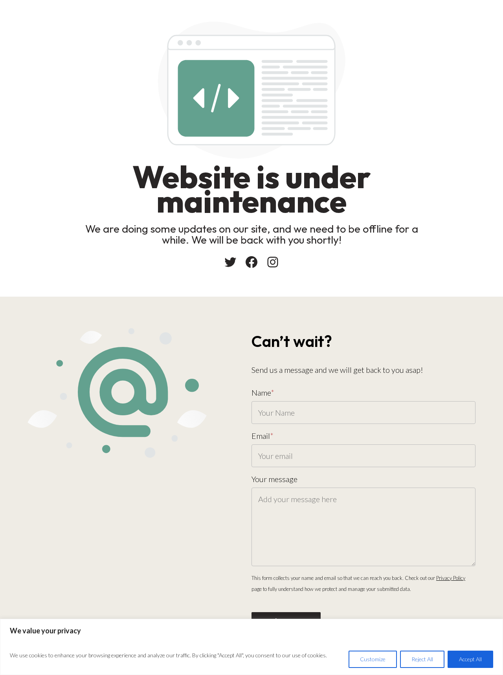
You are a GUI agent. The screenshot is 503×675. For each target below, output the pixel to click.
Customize (373, 659)
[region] (251, 647)
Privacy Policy (450, 578)
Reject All (422, 659)
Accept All (470, 659)
